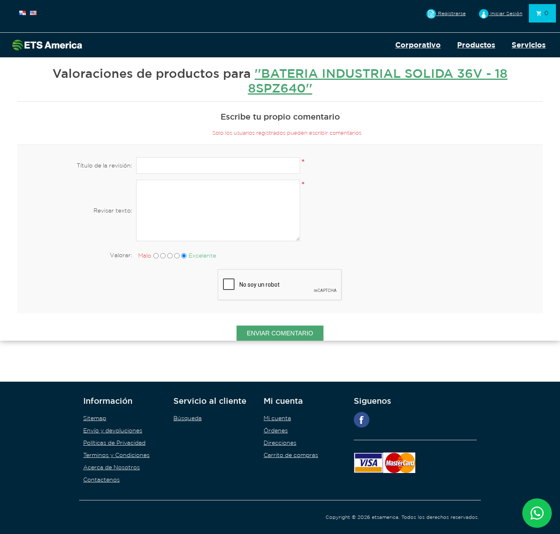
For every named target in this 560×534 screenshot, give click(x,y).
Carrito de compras (291, 455)
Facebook (361, 420)
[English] (33, 12)
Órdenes (276, 430)
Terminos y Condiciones (116, 455)
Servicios (529, 45)
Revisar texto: (112, 210)
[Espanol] (22, 12)
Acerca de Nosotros (111, 467)
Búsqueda (187, 418)
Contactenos (101, 479)
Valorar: (121, 255)
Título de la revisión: (104, 165)
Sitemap (94, 418)
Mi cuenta (277, 418)
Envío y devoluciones (112, 430)
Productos (476, 45)
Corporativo (418, 45)
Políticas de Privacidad (114, 442)
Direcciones (280, 442)
